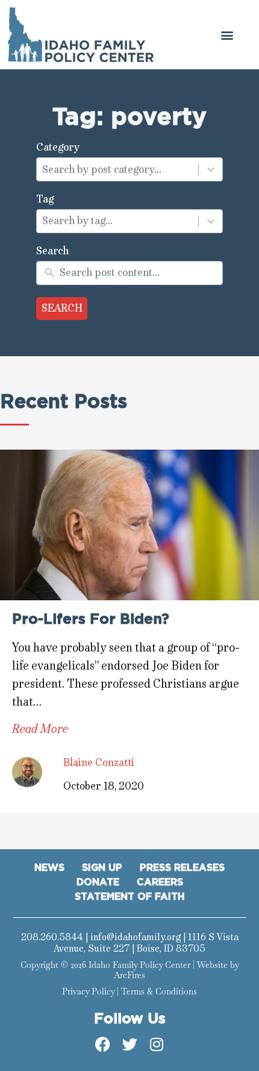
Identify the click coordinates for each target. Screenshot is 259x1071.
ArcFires (129, 975)
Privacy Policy (88, 991)
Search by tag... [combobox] (77, 220)
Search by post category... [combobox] (101, 169)
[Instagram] (157, 1044)
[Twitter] (129, 1044)
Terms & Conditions (159, 991)
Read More (40, 729)
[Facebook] (102, 1044)
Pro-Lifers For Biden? (90, 619)
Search (62, 308)
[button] (227, 35)
